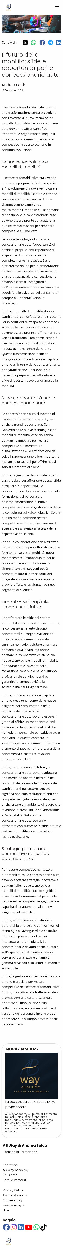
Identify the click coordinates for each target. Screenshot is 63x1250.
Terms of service (15, 1195)
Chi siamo (10, 1175)
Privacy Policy (13, 1190)
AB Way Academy (15, 1170)
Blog (6, 1210)
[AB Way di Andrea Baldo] (8, 7)
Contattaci (10, 1165)
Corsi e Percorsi (14, 1180)
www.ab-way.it (13, 1205)
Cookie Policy (12, 1200)
